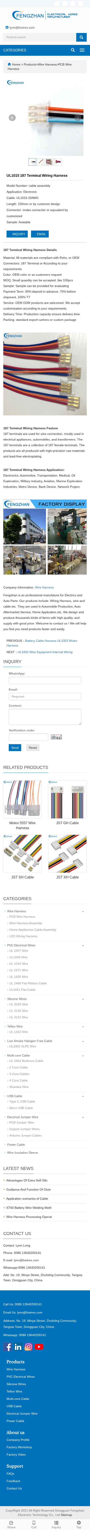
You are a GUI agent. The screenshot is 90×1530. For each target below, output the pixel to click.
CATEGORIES (14, 50)
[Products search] (81, 37)
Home (16, 64)
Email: (13, 689)
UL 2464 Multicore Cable (26, 1061)
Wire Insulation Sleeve (22, 1152)
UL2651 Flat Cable (22, 989)
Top (78, 1527)
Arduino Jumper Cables (25, 1135)
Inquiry (56, 1527)
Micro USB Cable (21, 1108)
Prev (12, 117)
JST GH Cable (67, 823)
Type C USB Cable (22, 1101)
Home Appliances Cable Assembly (32, 929)
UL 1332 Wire (18, 1032)
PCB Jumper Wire (21, 1122)
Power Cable (16, 1144)
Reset (33, 747)
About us (15, 1432)
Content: (15, 705)
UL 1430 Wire (18, 976)
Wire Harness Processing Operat (29, 1217)
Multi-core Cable (18, 1055)
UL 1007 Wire (18, 950)
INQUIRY (18, 234)
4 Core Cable (18, 1080)
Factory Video (16, 1454)
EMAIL (41, 234)
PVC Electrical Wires (21, 945)
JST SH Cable (22, 877)
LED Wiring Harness (23, 936)
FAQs (10, 1473)
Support (15, 1466)
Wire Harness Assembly (25, 923)
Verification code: (22, 730)
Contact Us (14, 1488)
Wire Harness (47, 64)
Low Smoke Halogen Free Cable (29, 1041)
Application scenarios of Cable (27, 1198)
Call (33, 1527)
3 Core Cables (19, 1074)
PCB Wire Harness (22, 916)
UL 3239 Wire (18, 1004)
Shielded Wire (19, 1087)
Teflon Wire (15, 1026)
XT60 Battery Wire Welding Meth (29, 1207)
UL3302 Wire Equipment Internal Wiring (45, 652)
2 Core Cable (18, 1067)
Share (11, 1527)
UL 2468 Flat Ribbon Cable (28, 983)
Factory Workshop (19, 1447)
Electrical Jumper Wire (22, 1117)
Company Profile (18, 1440)
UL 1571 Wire (18, 970)
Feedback (13, 1481)
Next (77, 117)
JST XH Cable (67, 877)
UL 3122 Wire (18, 1017)
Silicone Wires (17, 999)
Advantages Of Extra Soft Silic (27, 1180)
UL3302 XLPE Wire (22, 1046)
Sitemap (66, 1515)
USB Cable (14, 1096)
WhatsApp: (17, 673)
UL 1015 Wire (18, 963)
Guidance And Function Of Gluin (28, 1189)
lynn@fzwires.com (22, 27)
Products (30, 64)
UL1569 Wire (18, 957)
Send (15, 747)
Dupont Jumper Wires (24, 1129)
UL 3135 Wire (18, 1010)
